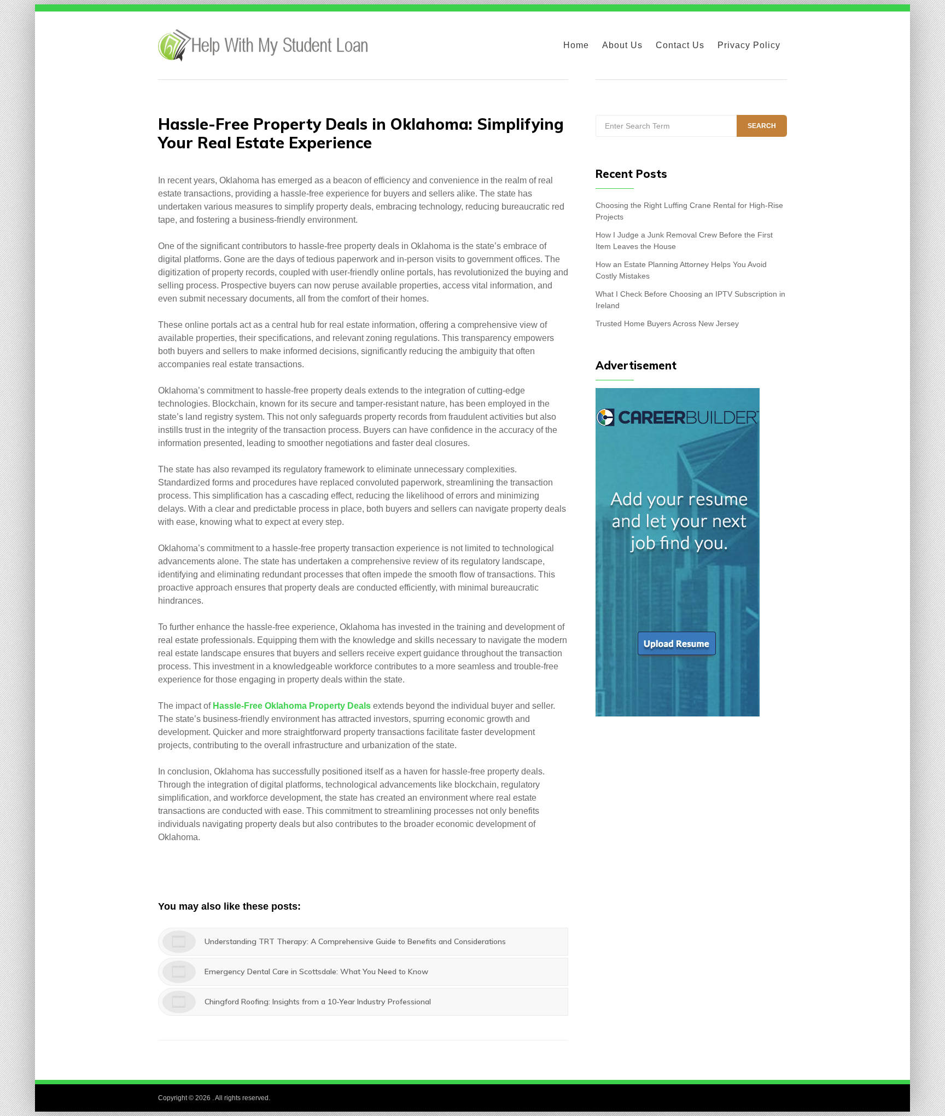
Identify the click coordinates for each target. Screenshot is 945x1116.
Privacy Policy (749, 45)
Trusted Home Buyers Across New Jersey (667, 323)
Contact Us (680, 45)
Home (576, 45)
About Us (622, 45)
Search (762, 126)
